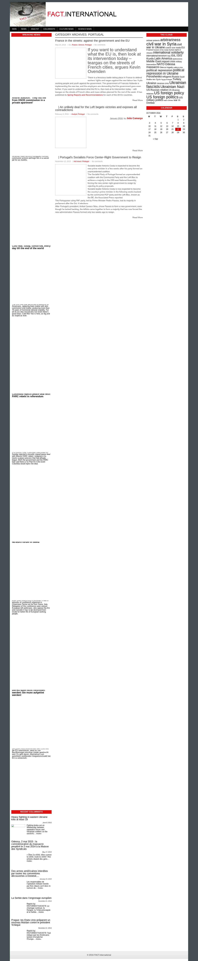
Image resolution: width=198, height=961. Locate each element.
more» (38, 833)
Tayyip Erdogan (166, 79)
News (23, 29)
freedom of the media (161, 50)
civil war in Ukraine (164, 46)
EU (183, 47)
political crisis (178, 67)
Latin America (163, 58)
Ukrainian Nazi (172, 87)
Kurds (150, 58)
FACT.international (102, 955)
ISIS (179, 55)
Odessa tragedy (166, 67)
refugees (166, 76)
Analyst (35, 29)
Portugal (88, 45)
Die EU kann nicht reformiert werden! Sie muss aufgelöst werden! (28, 690)
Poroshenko (154, 76)
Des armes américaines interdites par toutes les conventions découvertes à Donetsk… (29, 873)
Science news (85, 29)
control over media (173, 48)
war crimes (168, 100)
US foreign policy (169, 93)
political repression (159, 70)
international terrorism (156, 55)
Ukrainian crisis (163, 83)
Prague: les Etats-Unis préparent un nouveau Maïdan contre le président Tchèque (30, 922)
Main (14, 29)
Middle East (153, 61)
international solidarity (168, 52)
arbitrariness (170, 40)
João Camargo (135, 118)
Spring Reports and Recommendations (85, 95)
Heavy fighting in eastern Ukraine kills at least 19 (29, 818)
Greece (81, 45)
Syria (158, 79)
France (75, 45)
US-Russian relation (157, 89)
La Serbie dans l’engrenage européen (31, 898)
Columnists (49, 29)
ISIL (173, 55)
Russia (175, 76)
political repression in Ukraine (165, 71)
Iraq (168, 56)
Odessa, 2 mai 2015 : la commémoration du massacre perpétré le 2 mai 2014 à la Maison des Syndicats (30, 845)
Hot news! (77, 161)
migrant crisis (168, 61)
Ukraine (151, 83)
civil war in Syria (161, 43)
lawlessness (177, 59)
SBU (154, 79)
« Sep (155, 139)
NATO (161, 64)
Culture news (66, 29)
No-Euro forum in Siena (25, 570)
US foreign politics (162, 97)
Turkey (177, 79)
